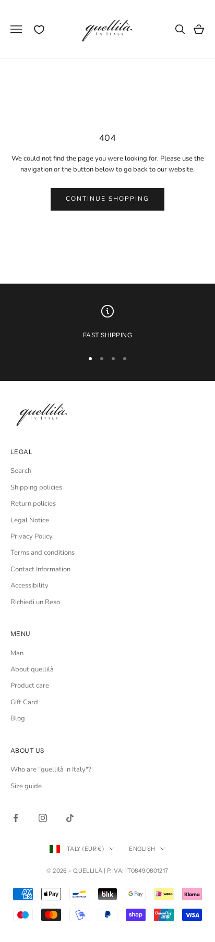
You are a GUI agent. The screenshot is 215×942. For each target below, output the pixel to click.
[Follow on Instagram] (43, 818)
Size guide (26, 786)
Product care (29, 685)
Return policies (33, 503)
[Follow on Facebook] (15, 818)
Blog (17, 718)
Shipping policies (36, 487)
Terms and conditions (42, 552)
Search (20, 470)
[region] (107, 322)
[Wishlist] (39, 29)
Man (16, 653)
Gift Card (24, 702)
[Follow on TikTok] (70, 818)
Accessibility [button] (29, 585)
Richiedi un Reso (35, 602)
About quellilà (32, 669)
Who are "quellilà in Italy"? (50, 769)
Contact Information (40, 569)
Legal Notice (29, 520)
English (142, 848)
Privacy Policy (31, 536)
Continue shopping (108, 198)
